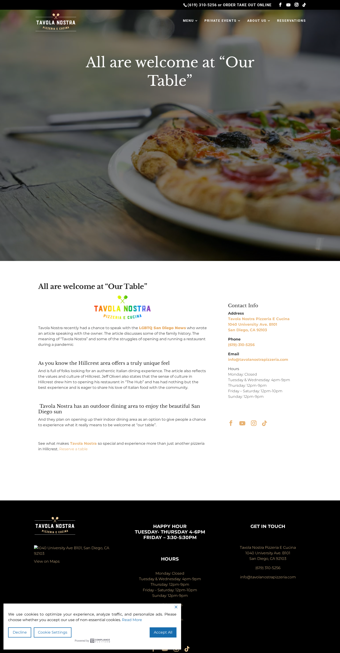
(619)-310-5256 (241, 345)
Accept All (163, 632)
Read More (132, 620)
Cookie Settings (52, 632)
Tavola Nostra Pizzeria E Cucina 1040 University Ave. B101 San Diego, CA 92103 (259, 324)
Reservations (291, 20)
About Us (256, 20)
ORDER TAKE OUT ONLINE (247, 5)
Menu (188, 20)
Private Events (220, 20)
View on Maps (47, 561)
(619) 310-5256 (202, 5)
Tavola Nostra (83, 443)
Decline (20, 632)
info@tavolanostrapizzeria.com (258, 359)
